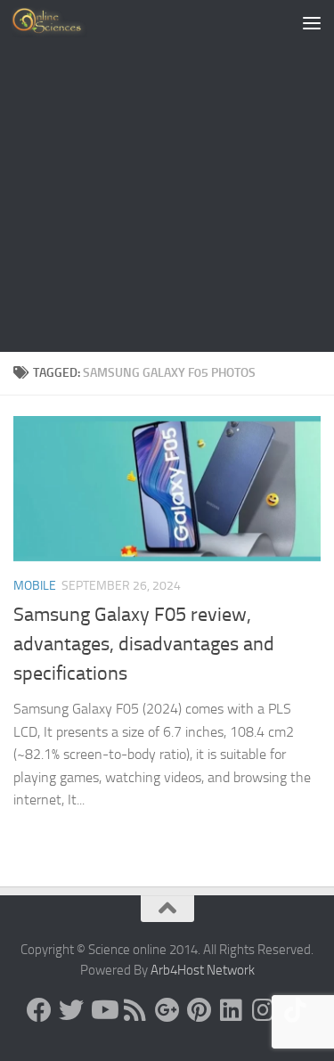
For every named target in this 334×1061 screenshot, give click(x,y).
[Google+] (167, 1010)
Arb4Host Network (203, 970)
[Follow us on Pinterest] (199, 1010)
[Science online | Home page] (62, 22)
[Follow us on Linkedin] (231, 1010)
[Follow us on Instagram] (263, 1010)
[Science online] (39, 1010)
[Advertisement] (167, 176)
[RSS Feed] (135, 1010)
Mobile (34, 585)
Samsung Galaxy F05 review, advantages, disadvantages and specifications (143, 644)
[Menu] (311, 22)
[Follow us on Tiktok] (295, 1010)
